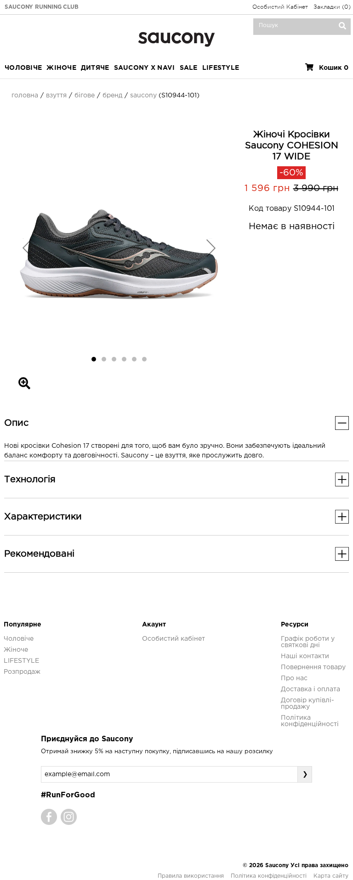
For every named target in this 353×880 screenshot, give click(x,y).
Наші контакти (305, 656)
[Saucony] (176, 38)
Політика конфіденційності (269, 876)
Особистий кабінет (173, 639)
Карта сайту (330, 876)
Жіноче (61, 68)
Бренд (112, 95)
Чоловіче (23, 68)
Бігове (84, 95)
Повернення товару (313, 667)
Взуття (56, 95)
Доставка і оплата (310, 689)
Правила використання (191, 876)
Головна (24, 95)
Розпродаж (22, 672)
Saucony (143, 95)
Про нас (294, 678)
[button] (27, 247)
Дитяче (95, 68)
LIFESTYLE (220, 68)
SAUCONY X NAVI (144, 68)
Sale (189, 68)
